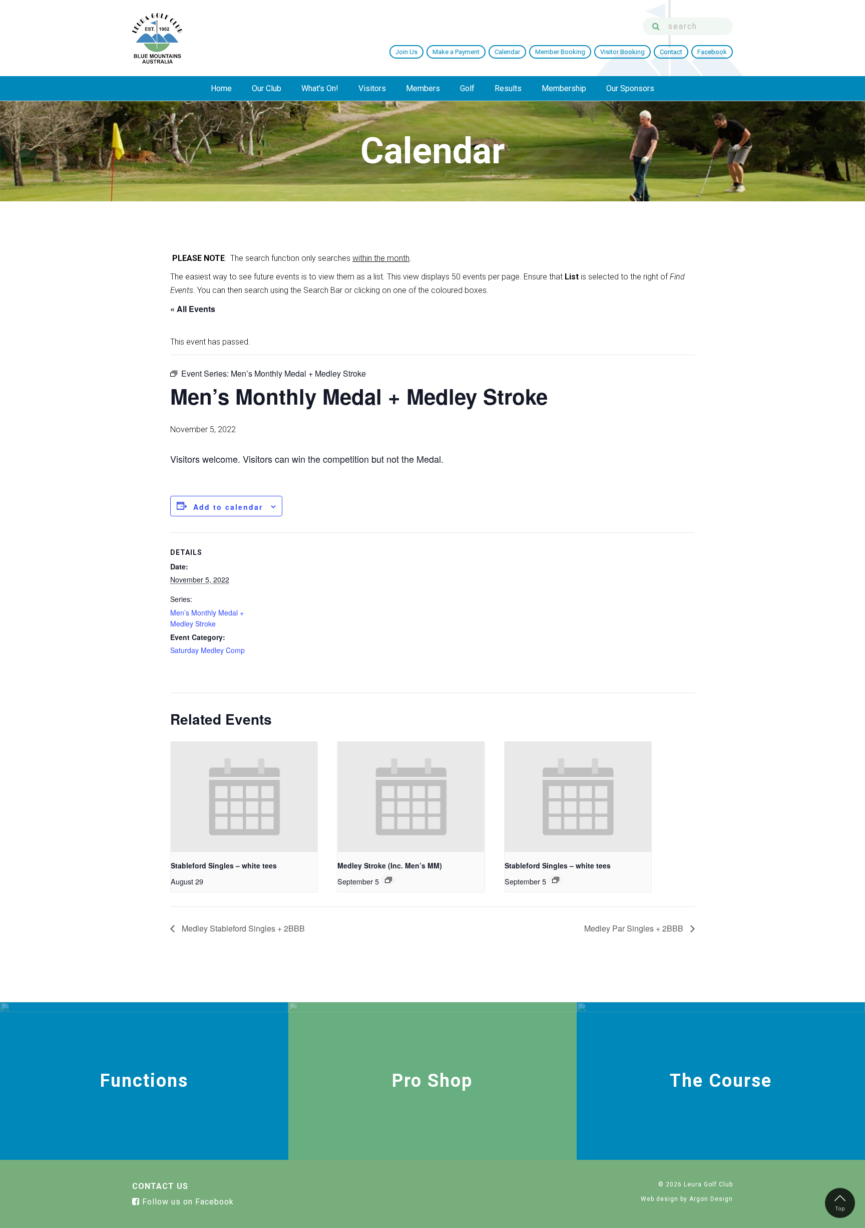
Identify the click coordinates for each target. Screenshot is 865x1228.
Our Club (266, 88)
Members (423, 88)
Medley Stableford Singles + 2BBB (242, 928)
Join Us (406, 52)
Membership (564, 88)
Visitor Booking (622, 52)
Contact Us (160, 1186)
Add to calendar (228, 507)
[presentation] (244, 797)
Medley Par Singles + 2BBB (634, 928)
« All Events (192, 309)
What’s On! (319, 88)
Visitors (372, 88)
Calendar (507, 52)
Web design (659, 1198)
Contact (671, 52)
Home (221, 88)
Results (508, 88)
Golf (467, 88)
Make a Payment (456, 52)
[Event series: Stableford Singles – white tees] (555, 880)
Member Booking (560, 52)
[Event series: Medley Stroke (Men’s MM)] (388, 880)
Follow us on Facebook (187, 1201)
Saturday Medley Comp (207, 650)
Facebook (712, 52)
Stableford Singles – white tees (224, 865)
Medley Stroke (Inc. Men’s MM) (389, 865)
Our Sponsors (630, 88)
